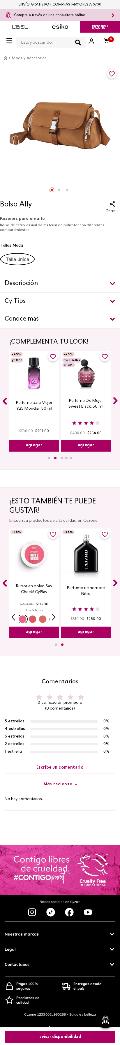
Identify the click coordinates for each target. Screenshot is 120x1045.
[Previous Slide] (4, 401)
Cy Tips (15, 301)
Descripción (21, 284)
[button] (17, 259)
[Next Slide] (115, 400)
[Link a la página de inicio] (5, 58)
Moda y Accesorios (29, 58)
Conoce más (22, 319)
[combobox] (51, 41)
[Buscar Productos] (78, 42)
